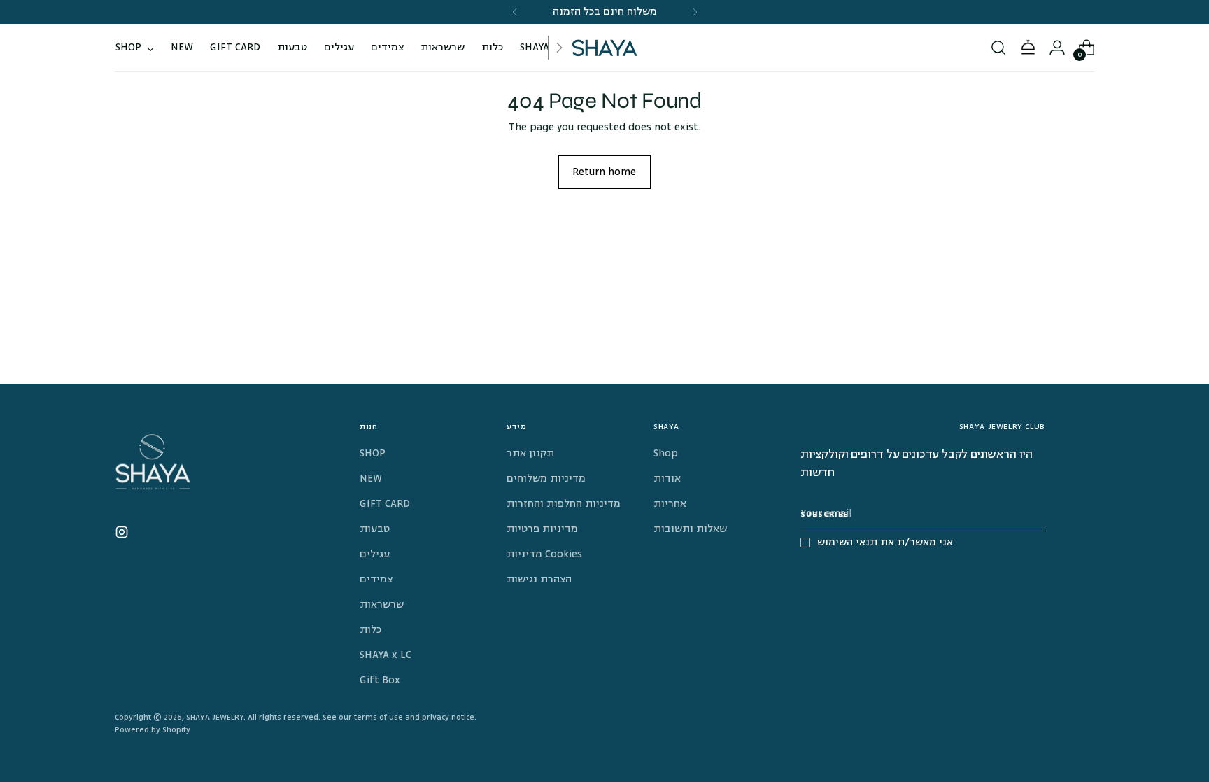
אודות (667, 478)
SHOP (373, 453)
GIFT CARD (385, 503)
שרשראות (382, 604)
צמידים (376, 579)
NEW (371, 478)
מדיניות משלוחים (546, 478)
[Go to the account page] (1057, 48)
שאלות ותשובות (690, 529)
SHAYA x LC (385, 655)
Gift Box (380, 680)
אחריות (669, 503)
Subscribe (824, 514)
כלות (370, 629)
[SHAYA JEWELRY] (604, 47)
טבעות (375, 529)
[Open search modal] (998, 48)
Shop (665, 453)
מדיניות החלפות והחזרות (564, 503)
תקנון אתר (530, 453)
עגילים (375, 554)
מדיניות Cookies (544, 554)
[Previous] (515, 12)
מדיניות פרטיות (542, 529)
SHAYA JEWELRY (214, 717)
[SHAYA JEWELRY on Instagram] (123, 535)
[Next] (694, 12)
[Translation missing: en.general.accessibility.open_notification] (1028, 48)
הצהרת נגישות (539, 579)
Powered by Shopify (152, 730)
